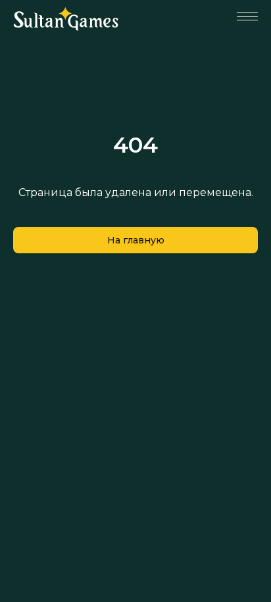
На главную (135, 240)
